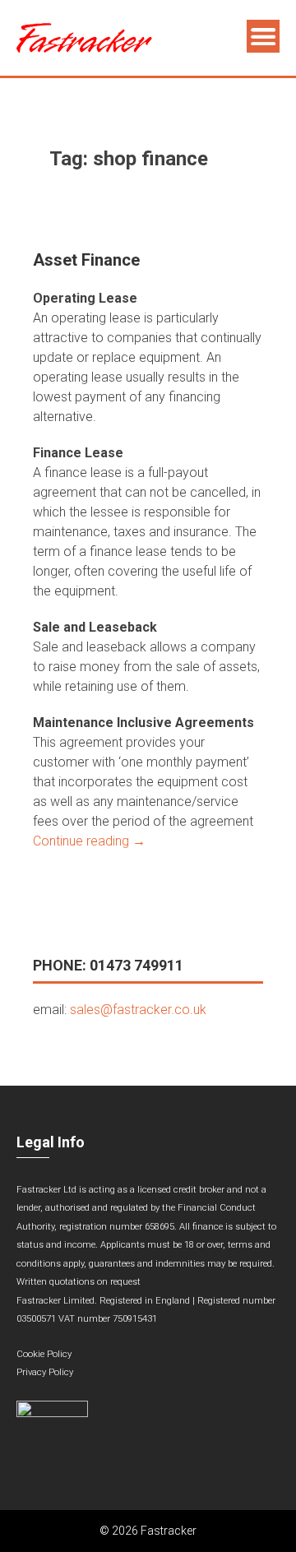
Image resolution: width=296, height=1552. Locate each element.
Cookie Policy (44, 1354)
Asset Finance (86, 260)
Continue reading (89, 841)
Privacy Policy (44, 1372)
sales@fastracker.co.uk (138, 1009)
